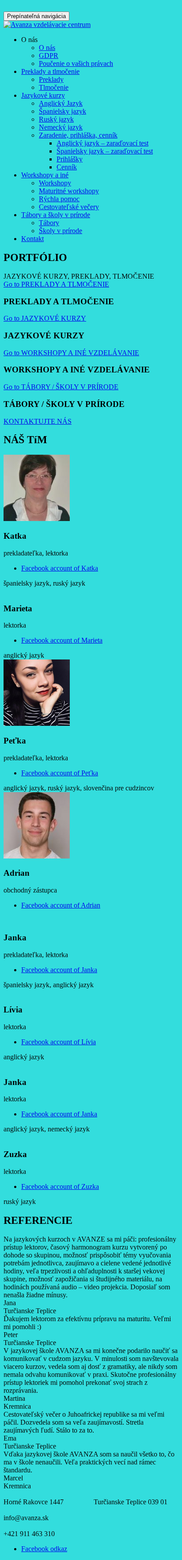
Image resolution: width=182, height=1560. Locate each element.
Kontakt (32, 238)
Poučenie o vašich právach (76, 63)
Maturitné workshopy (69, 191)
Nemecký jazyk (61, 127)
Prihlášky (70, 159)
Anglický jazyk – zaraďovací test (102, 143)
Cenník (67, 167)
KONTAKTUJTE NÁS (38, 421)
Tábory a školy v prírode (55, 214)
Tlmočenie (53, 87)
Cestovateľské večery (69, 207)
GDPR (48, 55)
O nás (47, 47)
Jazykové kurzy (43, 95)
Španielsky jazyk (62, 111)
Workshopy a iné (44, 175)
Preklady (51, 79)
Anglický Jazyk (61, 103)
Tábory (49, 222)
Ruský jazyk (56, 119)
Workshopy (55, 183)
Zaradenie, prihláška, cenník (78, 135)
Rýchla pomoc (59, 199)
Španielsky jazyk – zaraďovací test (105, 151)
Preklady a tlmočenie (50, 71)
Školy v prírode (60, 230)
